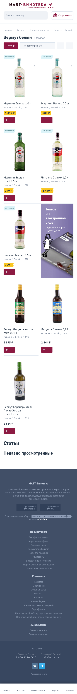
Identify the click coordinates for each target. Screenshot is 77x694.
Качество (38, 582)
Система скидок (38, 545)
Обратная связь (38, 589)
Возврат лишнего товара (38, 560)
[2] (34, 61)
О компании (39, 585)
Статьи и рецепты (38, 630)
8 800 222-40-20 (26, 657)
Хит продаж (9, 57)
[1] (71, 61)
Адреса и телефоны (38, 541)
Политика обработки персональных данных (38, 617)
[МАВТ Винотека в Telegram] (42, 666)
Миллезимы (38, 556)
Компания (38, 576)
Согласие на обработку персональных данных (38, 613)
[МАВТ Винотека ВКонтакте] (35, 666)
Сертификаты (38, 609)
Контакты (38, 593)
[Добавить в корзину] (9, 120)
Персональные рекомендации (38, 564)
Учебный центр (38, 601)
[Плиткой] (60, 45)
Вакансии (38, 597)
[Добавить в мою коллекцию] (34, 56)
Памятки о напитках (39, 634)
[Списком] (69, 45)
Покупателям (38, 531)
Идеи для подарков (38, 553)
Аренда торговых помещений (38, 605)
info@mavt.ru (51, 657)
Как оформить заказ (38, 537)
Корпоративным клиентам (38, 568)
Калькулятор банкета (38, 549)
